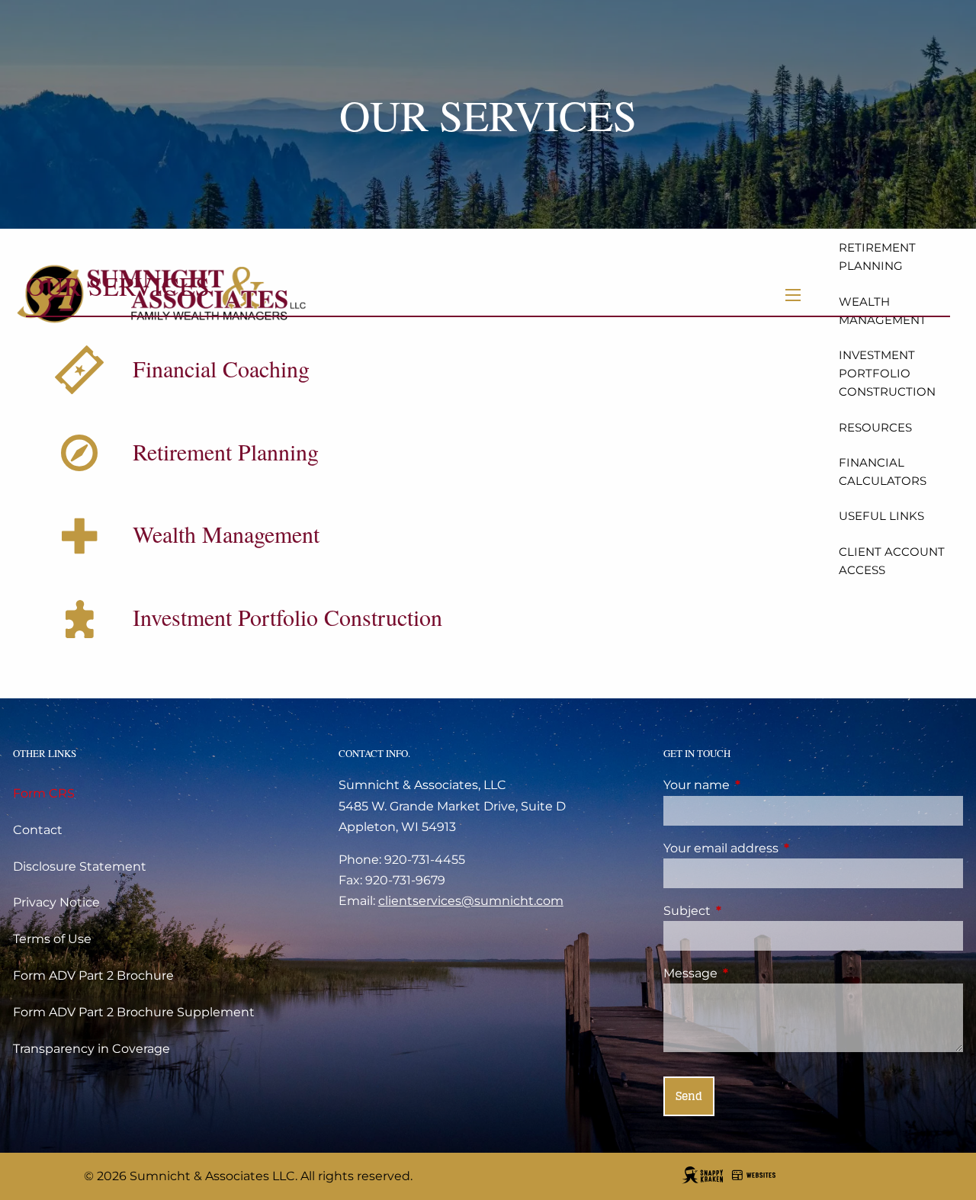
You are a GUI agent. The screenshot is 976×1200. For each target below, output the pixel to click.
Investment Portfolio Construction (887, 373)
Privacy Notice (56, 902)
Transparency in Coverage (91, 1048)
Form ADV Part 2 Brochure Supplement (134, 1012)
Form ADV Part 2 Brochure (93, 975)
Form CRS (44, 793)
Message (754, 973)
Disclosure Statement (79, 866)
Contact (38, 830)
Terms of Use (52, 939)
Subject (750, 910)
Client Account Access (892, 560)
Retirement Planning (877, 256)
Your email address (784, 848)
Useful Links (881, 516)
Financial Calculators (882, 471)
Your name (760, 785)
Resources (875, 427)
